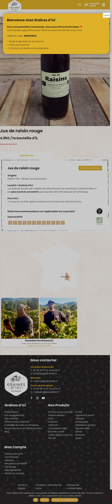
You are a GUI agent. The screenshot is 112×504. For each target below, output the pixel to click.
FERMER (106, 15)
